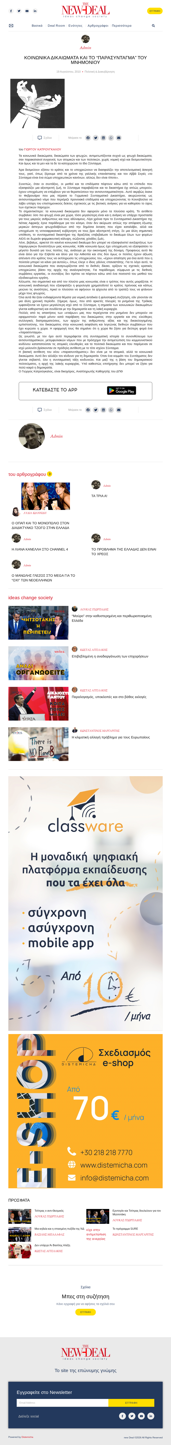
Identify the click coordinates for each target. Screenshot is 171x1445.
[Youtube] (27, 11)
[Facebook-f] (11, 11)
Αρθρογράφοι (98, 25)
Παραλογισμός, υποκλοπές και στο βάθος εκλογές (109, 697)
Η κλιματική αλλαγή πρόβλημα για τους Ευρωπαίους (111, 737)
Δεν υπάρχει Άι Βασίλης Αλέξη (52, 1245)
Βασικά (37, 25)
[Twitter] (19, 11)
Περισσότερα (122, 25)
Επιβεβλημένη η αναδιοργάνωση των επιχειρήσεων (110, 656)
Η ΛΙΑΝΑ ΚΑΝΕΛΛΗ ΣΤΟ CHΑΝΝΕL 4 (40, 549)
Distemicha (27, 1437)
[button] (153, 26)
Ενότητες (75, 25)
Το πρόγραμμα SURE (126, 1228)
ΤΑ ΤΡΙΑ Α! (99, 496)
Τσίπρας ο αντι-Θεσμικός (49, 1210)
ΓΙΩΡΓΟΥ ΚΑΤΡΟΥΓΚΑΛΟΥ (42, 149)
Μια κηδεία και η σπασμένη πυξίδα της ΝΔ (59, 1228)
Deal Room (56, 25)
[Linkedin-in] (35, 11)
